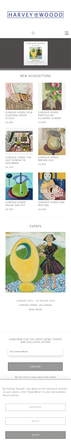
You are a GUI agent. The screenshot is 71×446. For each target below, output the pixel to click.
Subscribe (35, 366)
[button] (33, 33)
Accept (36, 435)
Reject (35, 421)
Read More (35, 407)
